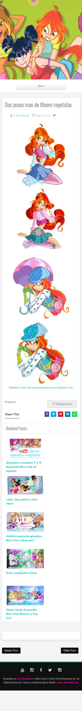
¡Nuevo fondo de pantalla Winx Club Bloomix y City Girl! (22, 614)
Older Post (69, 650)
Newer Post (11, 650)
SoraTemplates (25, 678)
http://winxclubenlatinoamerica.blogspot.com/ (47, 387)
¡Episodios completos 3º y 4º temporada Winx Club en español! (24, 467)
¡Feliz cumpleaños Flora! (21, 573)
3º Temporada (62, 403)
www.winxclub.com (68, 682)
